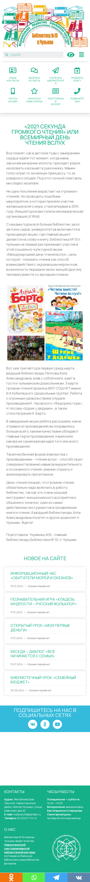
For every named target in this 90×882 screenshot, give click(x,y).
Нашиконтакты (13, 79)
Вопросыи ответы (34, 79)
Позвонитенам (77, 100)
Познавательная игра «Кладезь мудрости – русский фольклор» (43, 601)
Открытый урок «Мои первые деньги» (40, 627)
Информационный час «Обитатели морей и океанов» (41, 575)
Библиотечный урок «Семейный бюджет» (43, 680)
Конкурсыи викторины (34, 100)
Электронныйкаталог (56, 101)
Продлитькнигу (77, 79)
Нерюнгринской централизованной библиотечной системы (19, 848)
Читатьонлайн (13, 100)
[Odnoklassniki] (45, 724)
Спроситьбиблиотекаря (55, 80)
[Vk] (32, 724)
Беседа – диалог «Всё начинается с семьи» (32, 654)
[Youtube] (57, 724)
